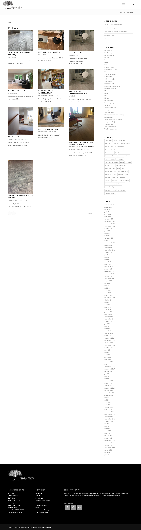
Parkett (38, 495)
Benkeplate (108, 50)
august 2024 (108, 207)
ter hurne (118, 187)
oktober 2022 (108, 247)
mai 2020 (107, 305)
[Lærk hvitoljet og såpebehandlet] (51, 79)
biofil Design (108, 143)
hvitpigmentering (121, 165)
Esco (106, 65)
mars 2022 (107, 264)
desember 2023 (109, 221)
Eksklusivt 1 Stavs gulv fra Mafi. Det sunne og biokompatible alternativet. (81, 144)
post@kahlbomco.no (20, 503)
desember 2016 (109, 385)
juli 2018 (107, 350)
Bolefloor (107, 57)
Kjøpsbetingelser (41, 505)
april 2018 (107, 357)
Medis (106, 93)
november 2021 (109, 274)
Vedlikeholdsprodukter (43, 500)
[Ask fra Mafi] (20, 121)
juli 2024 (107, 209)
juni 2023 (107, 233)
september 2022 (109, 250)
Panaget (107, 105)
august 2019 (108, 321)
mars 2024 (107, 216)
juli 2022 (107, 255)
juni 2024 (107, 212)
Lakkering (108, 168)
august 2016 (108, 395)
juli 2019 (107, 324)
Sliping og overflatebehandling (114, 115)
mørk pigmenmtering (110, 174)
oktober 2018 (108, 343)
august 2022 (108, 252)
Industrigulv (108, 81)
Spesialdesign (108, 117)
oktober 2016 (108, 390)
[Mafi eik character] (20, 79)
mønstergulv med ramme (121, 171)
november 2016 (109, 388)
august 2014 (108, 450)
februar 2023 (108, 238)
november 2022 (109, 245)
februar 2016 (108, 407)
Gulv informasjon (109, 79)
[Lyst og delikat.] (81, 40)
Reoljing (107, 177)
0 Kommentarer (42, 95)
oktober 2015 (108, 416)
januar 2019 (108, 335)
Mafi (105, 91)
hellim (122, 162)
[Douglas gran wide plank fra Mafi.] (20, 40)
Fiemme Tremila (109, 67)
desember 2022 (109, 243)
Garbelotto (108, 76)
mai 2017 (107, 378)
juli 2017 (107, 374)
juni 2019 (107, 326)
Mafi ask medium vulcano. (49, 52)
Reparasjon (115, 177)
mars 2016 (107, 405)
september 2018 (109, 345)
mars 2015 (107, 433)
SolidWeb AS (47, 527)
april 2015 (107, 431)
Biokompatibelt (109, 55)
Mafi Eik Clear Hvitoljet (48, 129)
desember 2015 (109, 412)
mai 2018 (107, 355)
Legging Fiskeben (110, 88)
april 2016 (107, 402)
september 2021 (109, 278)
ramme (126, 174)
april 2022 (107, 262)
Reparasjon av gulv (110, 107)
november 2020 (109, 297)
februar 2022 (108, 266)
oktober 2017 (108, 371)
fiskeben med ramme (111, 74)
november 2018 (109, 340)
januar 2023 (108, 240)
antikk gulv (122, 140)
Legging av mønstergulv (112, 86)
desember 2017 (109, 366)
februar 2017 (108, 381)
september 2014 (109, 447)
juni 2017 (107, 376)
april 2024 (107, 214)
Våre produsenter (110, 126)
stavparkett (121, 184)
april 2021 (107, 290)
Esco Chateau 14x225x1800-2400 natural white (116, 31)
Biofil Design (108, 53)
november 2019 (109, 314)
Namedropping (109, 103)
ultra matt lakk (121, 190)
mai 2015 (107, 428)
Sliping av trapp (109, 112)
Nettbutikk (39, 493)
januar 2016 (108, 409)
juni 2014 (107, 455)
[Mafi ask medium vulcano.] (51, 40)
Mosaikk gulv (108, 100)
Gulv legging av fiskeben (111, 162)
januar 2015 (108, 438)
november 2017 (109, 369)
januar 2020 (108, 312)
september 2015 (109, 419)
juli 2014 (107, 452)
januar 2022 (108, 269)
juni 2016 (107, 397)
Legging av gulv (109, 84)
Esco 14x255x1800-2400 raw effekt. (113, 24)
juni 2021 (107, 285)
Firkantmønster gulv (110, 69)
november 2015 (109, 414)
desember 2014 (109, 440)
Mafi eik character (16, 91)
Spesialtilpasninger (110, 184)
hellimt (107, 165)
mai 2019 (107, 328)
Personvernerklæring (42, 510)
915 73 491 (17, 500)
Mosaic (106, 98)
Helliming (128, 162)
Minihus (106, 38)
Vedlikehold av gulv (110, 129)
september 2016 (109, 393)
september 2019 (109, 319)
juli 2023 (107, 231)
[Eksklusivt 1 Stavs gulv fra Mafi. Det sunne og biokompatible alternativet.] (81, 124)
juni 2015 (107, 426)
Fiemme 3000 (108, 149)
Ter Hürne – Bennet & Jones (113, 119)
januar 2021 (108, 295)
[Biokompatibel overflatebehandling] (81, 79)
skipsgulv (107, 180)
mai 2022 (107, 259)
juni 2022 (107, 257)
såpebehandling (109, 187)
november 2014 (109, 443)
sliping (106, 110)
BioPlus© (116, 143)
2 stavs (115, 140)
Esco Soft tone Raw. (109, 35)
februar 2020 (108, 309)
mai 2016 (107, 400)
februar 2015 (108, 435)
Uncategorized (109, 124)
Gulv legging (120, 159)
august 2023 (108, 228)
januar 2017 (108, 383)
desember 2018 (109, 338)
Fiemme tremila (118, 149)
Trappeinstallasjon (110, 122)
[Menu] (122, 4)
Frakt (37, 507)
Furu (119, 156)
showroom (122, 177)
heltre (112, 165)
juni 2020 (107, 302)
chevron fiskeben (125, 143)
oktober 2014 (108, 445)
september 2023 (109, 226)
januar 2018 (108, 364)
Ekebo (106, 62)
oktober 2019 (108, 316)
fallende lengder (119, 146)
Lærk (114, 168)
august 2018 (108, 347)
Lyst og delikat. (75, 53)
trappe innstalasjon (110, 190)
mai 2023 (107, 235)
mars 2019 (107, 331)
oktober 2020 (108, 300)
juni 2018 (107, 352)
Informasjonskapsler (42, 512)
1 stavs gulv (108, 140)
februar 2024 (108, 219)
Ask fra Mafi (13, 137)
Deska (106, 60)
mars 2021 (107, 293)
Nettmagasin (40, 498)
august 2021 (108, 281)
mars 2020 (107, 307)
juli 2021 (107, 283)
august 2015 (108, 421)
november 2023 (109, 224)
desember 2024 (109, 205)
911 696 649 (17, 505)
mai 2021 (107, 288)
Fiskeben (107, 72)
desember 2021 (109, 271)
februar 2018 (108, 362)
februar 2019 (108, 333)
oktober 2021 (108, 276)
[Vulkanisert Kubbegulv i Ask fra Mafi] (20, 177)
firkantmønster (109, 153)
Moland (106, 95)
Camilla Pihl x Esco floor (110, 28)
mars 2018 (107, 359)
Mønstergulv (108, 171)
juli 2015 (107, 424)
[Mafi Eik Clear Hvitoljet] (51, 117)
